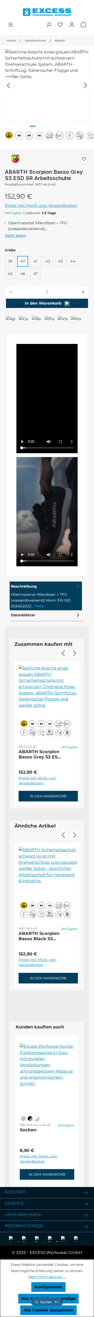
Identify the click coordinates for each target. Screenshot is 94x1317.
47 (35, 273)
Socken (28, 1130)
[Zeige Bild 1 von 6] (32, 126)
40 (22, 261)
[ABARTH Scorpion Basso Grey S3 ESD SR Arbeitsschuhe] (47, 85)
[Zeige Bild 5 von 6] (58, 126)
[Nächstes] (85, 85)
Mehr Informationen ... (47, 1277)
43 (60, 261)
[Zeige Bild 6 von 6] (63, 126)
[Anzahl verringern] (11, 292)
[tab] (46, 596)
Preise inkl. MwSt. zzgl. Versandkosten (41, 205)
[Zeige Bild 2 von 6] (40, 126)
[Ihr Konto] (72, 24)
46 (22, 273)
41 (35, 261)
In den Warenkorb (44, 303)
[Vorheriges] (8, 85)
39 (10, 261)
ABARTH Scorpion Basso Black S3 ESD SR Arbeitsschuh (39, 936)
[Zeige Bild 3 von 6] (46, 126)
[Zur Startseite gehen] (47, 11)
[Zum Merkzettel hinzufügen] (84, 159)
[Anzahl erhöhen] (83, 292)
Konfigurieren (48, 1287)
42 (47, 261)
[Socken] (47, 1077)
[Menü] (10, 24)
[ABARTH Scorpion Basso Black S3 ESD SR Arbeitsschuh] (48, 881)
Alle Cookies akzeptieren (48, 1310)
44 (72, 261)
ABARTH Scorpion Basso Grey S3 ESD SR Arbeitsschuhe (40, 754)
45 (10, 273)
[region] (47, 85)
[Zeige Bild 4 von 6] (52, 126)
